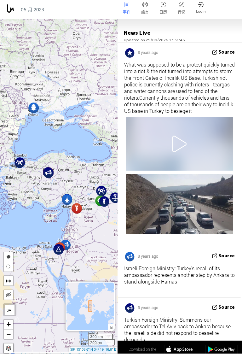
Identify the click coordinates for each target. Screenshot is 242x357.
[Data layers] (8, 348)
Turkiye (59, 10)
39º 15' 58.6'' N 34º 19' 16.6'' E (93, 349)
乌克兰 (85, 10)
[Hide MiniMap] (111, 327)
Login (201, 11)
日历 (163, 12)
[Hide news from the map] (8, 295)
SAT (10, 310)
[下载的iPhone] (180, 350)
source (226, 52)
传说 (181, 12)
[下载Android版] (221, 350)
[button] (33, 108)
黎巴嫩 (109, 10)
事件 (126, 12)
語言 (145, 12)
